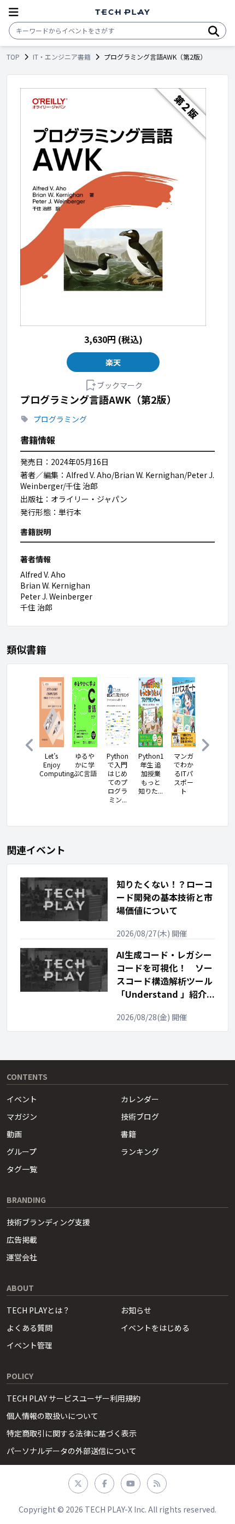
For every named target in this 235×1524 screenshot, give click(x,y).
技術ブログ (140, 1116)
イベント (22, 1098)
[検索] (213, 30)
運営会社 (22, 1257)
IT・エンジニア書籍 (62, 57)
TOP (13, 57)
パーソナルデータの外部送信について (72, 1450)
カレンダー (140, 1098)
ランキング (140, 1151)
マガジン (22, 1116)
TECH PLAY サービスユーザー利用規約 (73, 1398)
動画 (14, 1134)
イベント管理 (29, 1345)
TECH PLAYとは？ (38, 1310)
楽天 (113, 362)
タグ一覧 (22, 1169)
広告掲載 (22, 1239)
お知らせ (136, 1310)
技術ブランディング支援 (48, 1222)
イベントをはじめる (155, 1327)
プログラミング (60, 419)
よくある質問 (29, 1327)
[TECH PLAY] (122, 12)
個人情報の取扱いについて (52, 1415)
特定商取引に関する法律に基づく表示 (72, 1433)
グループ (22, 1151)
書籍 (128, 1134)
